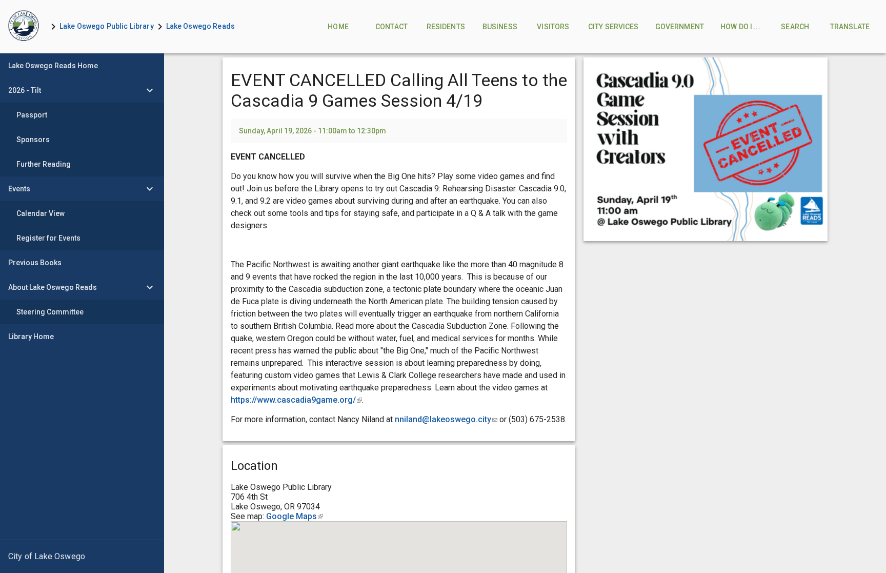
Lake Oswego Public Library (106, 26)
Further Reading (43, 164)
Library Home (31, 336)
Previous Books (35, 263)
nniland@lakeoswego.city (446, 419)
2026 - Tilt (24, 90)
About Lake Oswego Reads (52, 287)
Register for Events (48, 238)
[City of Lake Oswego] (82, 556)
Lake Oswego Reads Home (53, 66)
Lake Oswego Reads (200, 26)
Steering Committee (50, 312)
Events (19, 189)
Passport (31, 115)
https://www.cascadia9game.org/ (296, 400)
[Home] (23, 26)
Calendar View (40, 213)
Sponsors (33, 139)
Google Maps (294, 516)
